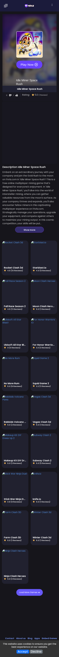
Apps (37, 638)
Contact (9, 638)
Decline (36, 652)
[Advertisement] (29, 132)
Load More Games (28, 592)
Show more (29, 230)
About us (21, 638)
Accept (23, 652)
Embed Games (49, 638)
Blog (30, 638)
